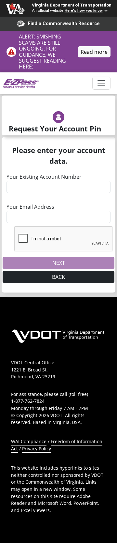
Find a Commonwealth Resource (64, 23)
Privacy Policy (36, 448)
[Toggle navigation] (101, 83)
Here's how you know (84, 10)
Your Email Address (30, 206)
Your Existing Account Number (44, 176)
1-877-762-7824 (28, 401)
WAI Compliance (28, 441)
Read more (94, 51)
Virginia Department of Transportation (71, 5)
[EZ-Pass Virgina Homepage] (21, 83)
